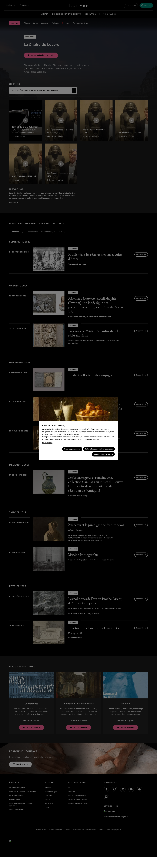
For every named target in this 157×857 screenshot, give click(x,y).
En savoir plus (47, 443)
